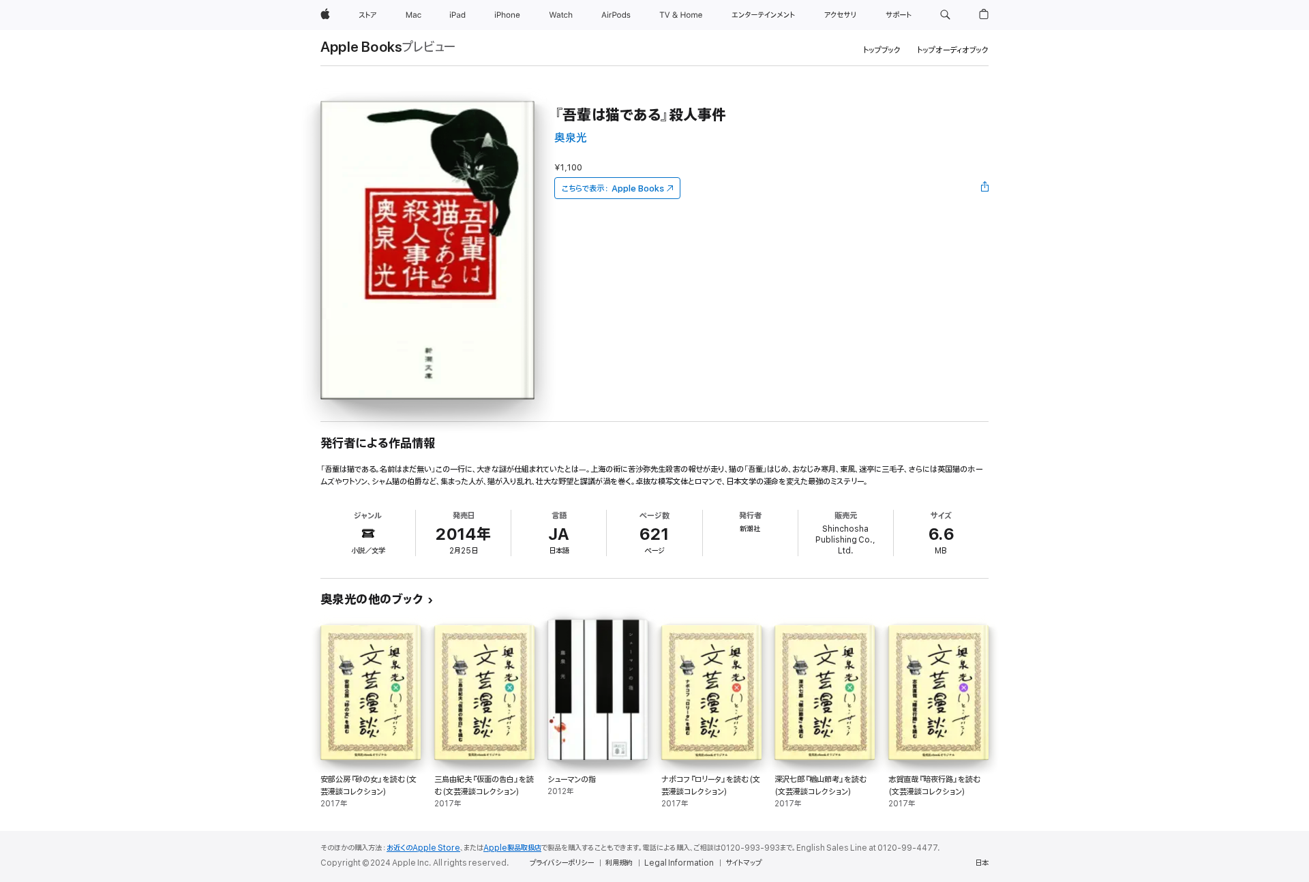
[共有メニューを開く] (985, 188)
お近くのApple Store (423, 848)
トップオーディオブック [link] (953, 50)
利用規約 (619, 863)
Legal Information (679, 863)
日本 (982, 863)
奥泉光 (570, 138)
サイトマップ (743, 863)
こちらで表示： (613, 188)
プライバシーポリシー (562, 863)
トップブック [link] (882, 50)
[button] (945, 15)
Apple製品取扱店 (512, 848)
